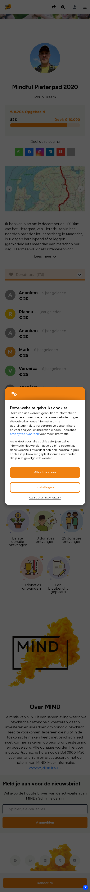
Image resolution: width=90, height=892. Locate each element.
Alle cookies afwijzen (45, 497)
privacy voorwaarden (24, 433)
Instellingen (45, 487)
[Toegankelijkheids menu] (85, 887)
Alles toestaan (45, 472)
